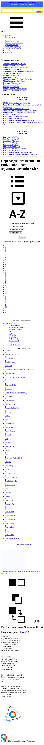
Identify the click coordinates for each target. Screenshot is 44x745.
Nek (6, 489)
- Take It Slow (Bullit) (20, 111)
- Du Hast (10, 77)
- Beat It (12, 73)
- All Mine (20, 154)
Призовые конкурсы (12, 41)
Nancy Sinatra (10, 431)
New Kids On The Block (13, 458)
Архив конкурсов (11, 45)
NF (6, 381)
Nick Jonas (9, 508)
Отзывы (8, 50)
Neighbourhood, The (12, 354)
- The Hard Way (16, 67)
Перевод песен (10, 37)
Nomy (7, 531)
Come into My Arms (16, 327)
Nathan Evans (10, 485)
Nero (7, 454)
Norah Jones (9, 535)
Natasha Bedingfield (12, 408)
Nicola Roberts (10, 473)
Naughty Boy (9, 412)
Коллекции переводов (13, 47)
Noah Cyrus (9, 427)
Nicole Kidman (10, 519)
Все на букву (24, 544)
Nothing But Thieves (12, 538)
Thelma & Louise (15, 345)
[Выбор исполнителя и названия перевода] (17, 188)
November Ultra (33, 571)
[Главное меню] (17, 30)
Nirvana (8, 350)
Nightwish (8, 366)
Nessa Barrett (9, 446)
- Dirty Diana (14, 81)
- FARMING (11, 114)
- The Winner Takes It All (14, 91)
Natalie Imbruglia (11, 481)
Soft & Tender (14, 339)
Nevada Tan (9, 496)
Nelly (7, 419)
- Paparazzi (11, 87)
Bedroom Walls (14, 325)
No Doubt (8, 389)
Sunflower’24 (14, 341)
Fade (11, 331)
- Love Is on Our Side (14, 149)
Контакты (8, 52)
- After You (11, 141)
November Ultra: (11, 323)
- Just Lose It (10, 85)
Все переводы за (23, 127)
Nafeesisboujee (10, 515)
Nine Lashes (9, 527)
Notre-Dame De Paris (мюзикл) (16, 393)
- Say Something (19, 112)
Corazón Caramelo (15, 329)
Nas (6, 439)
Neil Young (9, 466)
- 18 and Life (11, 139)
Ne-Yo (7, 442)
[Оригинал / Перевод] (17, 623)
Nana (7, 469)
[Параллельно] (17, 590)
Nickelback (9, 358)
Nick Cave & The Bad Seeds (15, 377)
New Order (9, 500)
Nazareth (8, 435)
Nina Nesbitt (9, 523)
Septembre (13, 337)
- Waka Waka (18, 71)
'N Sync (8, 462)
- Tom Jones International (15, 116)
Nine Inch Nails (10, 385)
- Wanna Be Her (10, 137)
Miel (10, 333)
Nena (7, 450)
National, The (9, 504)
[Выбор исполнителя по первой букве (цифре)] (17, 221)
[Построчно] (17, 606)
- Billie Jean (13, 66)
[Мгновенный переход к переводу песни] (17, 205)
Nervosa (8, 492)
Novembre (13, 335)
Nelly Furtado (10, 373)
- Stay (17, 103)
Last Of (24, 632)
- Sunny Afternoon (17, 152)
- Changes (10, 143)
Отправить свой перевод (14, 48)
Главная (8, 35)
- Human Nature (15, 89)
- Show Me (11, 150)
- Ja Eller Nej (16, 109)
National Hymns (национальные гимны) (19, 370)
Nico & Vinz (9, 512)
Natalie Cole (9, 423)
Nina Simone (9, 400)
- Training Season (12, 83)
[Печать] (34, 623)
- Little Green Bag (22, 120)
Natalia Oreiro (10, 362)
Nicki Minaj (9, 396)
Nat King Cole (10, 404)
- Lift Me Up (11, 147)
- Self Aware (12, 69)
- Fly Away (11, 145)
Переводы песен (15, 571)
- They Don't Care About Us (19, 79)
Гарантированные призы (14, 43)
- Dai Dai (14, 64)
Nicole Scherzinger (11, 477)
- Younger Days (12, 118)
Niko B (7, 416)
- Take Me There (11, 75)
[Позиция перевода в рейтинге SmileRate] (38, 623)
